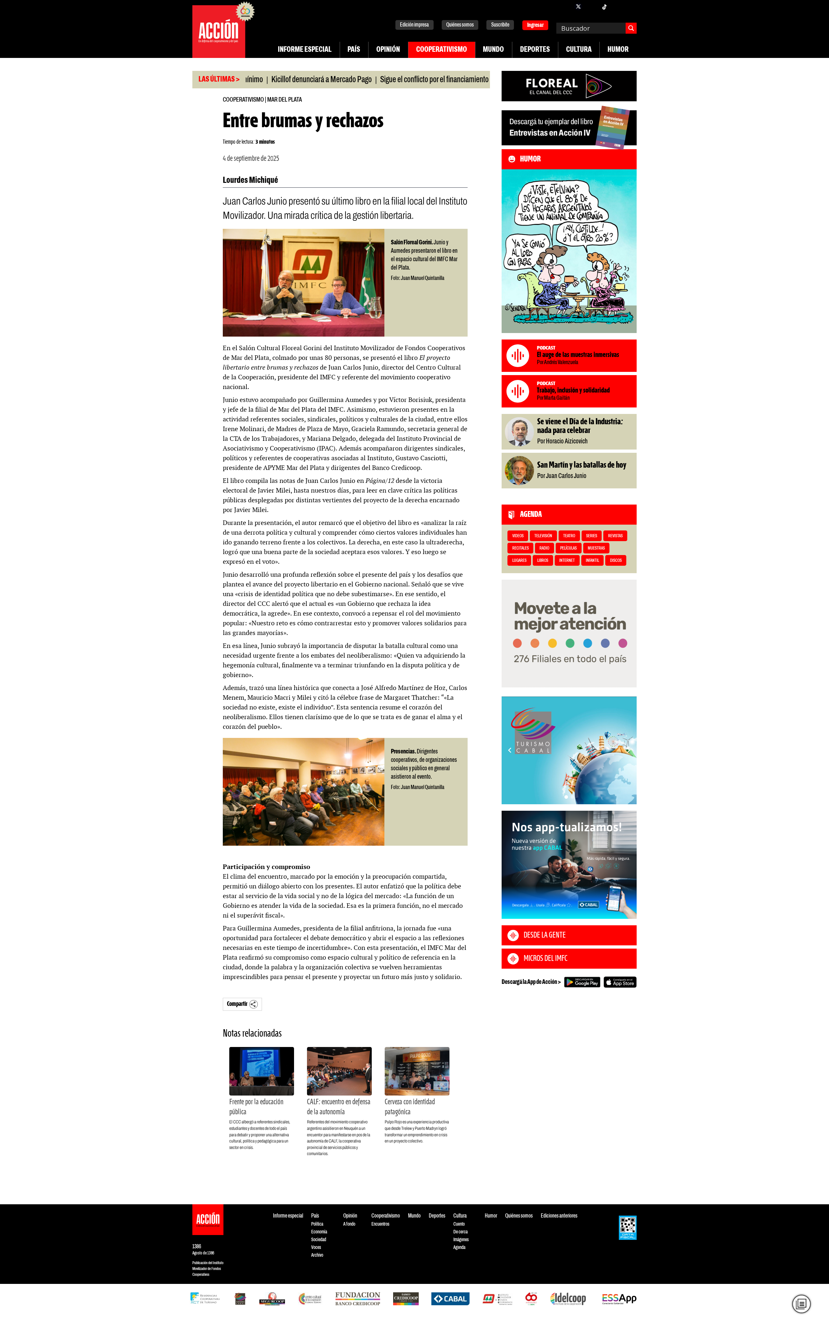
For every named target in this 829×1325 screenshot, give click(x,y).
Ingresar (535, 25)
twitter (578, 6)
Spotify (630, 6)
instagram (591, 6)
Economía (319, 1232)
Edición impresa (414, 25)
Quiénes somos (460, 25)
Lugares (519, 561)
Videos (518, 536)
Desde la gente (545, 935)
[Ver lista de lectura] (801, 1304)
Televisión (543, 536)
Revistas (615, 536)
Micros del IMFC (545, 958)
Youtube (617, 6)
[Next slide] (628, 750)
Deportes (535, 49)
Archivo (317, 1255)
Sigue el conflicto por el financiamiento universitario (406, 80)
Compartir (237, 1004)
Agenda (459, 1247)
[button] (566, 797)
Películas (568, 548)
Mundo (493, 49)
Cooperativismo (441, 49)
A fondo (349, 1224)
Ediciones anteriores (559, 1216)
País (353, 49)
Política (317, 1224)
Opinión (388, 49)
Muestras (596, 548)
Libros (542, 561)
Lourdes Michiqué (250, 180)
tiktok (604, 6)
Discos (616, 561)
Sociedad (318, 1239)
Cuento (459, 1224)
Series (591, 536)
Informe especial (305, 49)
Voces (316, 1247)
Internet (567, 561)
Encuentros (380, 1224)
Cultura (579, 49)
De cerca (460, 1232)
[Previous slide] (510, 750)
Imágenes (461, 1239)
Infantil (592, 561)
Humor (618, 49)
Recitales (520, 548)
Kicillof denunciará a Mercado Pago (275, 80)
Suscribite (500, 25)
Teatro (569, 536)
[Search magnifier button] (631, 28)
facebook (565, 6)
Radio (544, 548)
